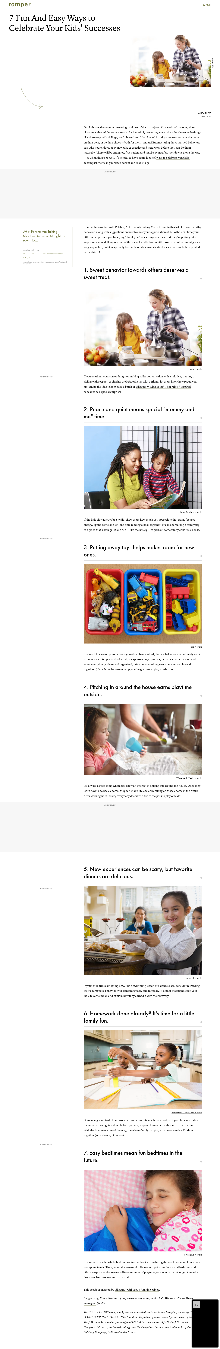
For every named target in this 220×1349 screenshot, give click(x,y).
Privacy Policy (27, 264)
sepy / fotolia (212, 63)
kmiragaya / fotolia (193, 1254)
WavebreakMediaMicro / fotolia (187, 1112)
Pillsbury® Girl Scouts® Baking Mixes (137, 1290)
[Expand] (194, 1302)
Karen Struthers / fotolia (191, 512)
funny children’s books (185, 530)
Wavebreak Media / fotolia (189, 778)
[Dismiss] (215, 1302)
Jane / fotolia (196, 646)
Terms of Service (59, 262)
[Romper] (20, 5)
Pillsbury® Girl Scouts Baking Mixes (136, 227)
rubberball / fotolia (193, 978)
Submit (26, 257)
